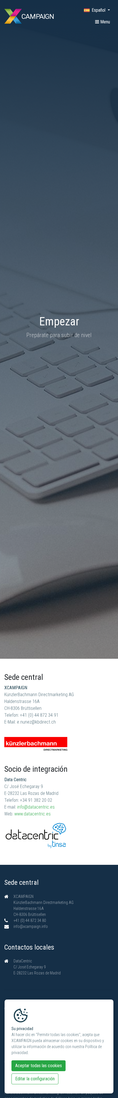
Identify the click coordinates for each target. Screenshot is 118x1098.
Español (99, 10)
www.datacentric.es (32, 814)
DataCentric (22, 961)
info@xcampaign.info (30, 926)
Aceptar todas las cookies (38, 1065)
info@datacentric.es (36, 807)
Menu (104, 22)
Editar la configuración (35, 1078)
